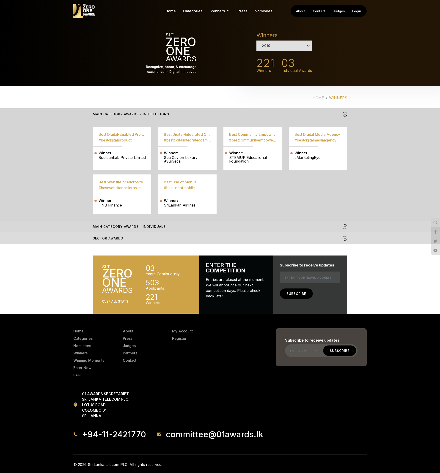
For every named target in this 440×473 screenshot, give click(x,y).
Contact (319, 11)
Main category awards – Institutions (131, 114)
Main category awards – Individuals (129, 226)
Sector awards (108, 238)
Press (242, 11)
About (300, 11)
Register (179, 338)
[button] (217, 11)
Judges (339, 11)
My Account (182, 331)
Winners (80, 353)
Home (170, 11)
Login (356, 11)
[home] (84, 11)
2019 (266, 46)
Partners (130, 353)
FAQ (77, 375)
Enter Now (82, 367)
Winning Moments (88, 360)
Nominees (263, 11)
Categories (192, 11)
